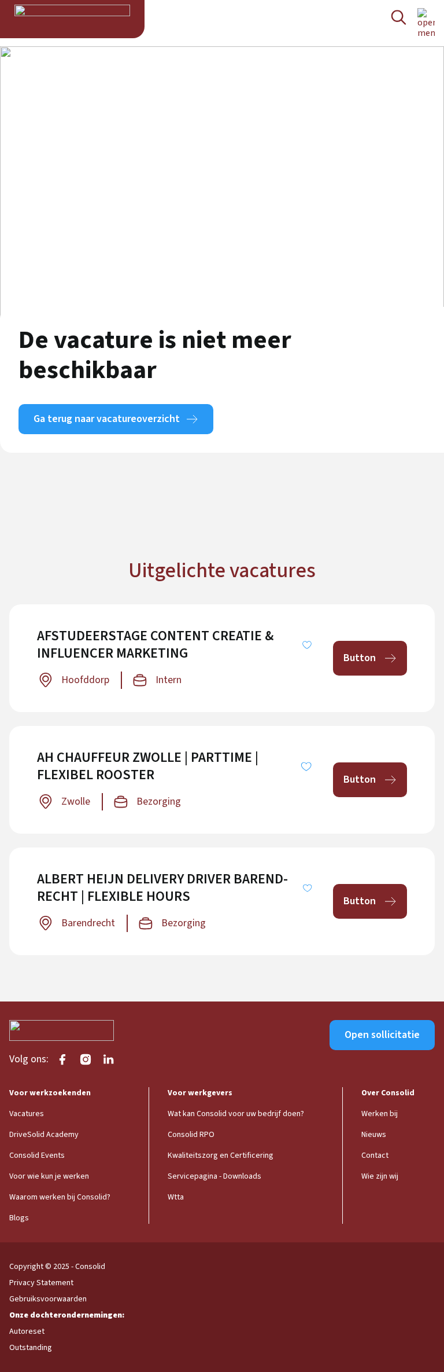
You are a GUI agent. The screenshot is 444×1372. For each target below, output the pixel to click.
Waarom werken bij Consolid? (59, 1197)
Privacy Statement (41, 1283)
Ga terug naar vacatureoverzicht (107, 419)
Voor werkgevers (200, 1093)
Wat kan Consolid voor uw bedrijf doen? (236, 1114)
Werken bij (379, 1114)
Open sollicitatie (382, 1035)
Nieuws (373, 1134)
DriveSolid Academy (44, 1134)
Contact (374, 1155)
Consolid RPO (191, 1134)
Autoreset (27, 1331)
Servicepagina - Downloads (214, 1176)
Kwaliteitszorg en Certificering (220, 1155)
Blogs (19, 1218)
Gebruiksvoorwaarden (48, 1299)
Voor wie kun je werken (49, 1176)
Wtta (176, 1197)
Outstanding (30, 1347)
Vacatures (26, 1114)
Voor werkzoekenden (50, 1093)
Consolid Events (37, 1155)
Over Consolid (388, 1093)
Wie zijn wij (379, 1176)
